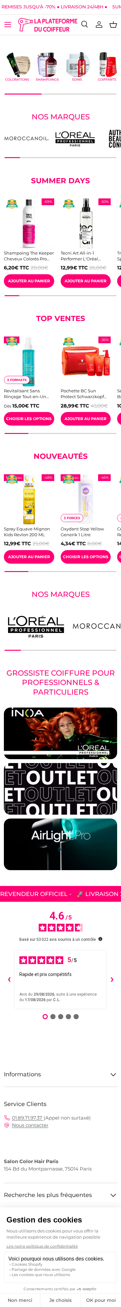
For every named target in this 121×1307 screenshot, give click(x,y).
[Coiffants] (107, 64)
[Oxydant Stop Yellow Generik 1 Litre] (86, 499)
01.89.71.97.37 (28, 1118)
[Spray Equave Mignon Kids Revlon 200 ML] (29, 499)
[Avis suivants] (111, 979)
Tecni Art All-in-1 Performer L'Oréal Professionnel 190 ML (83, 256)
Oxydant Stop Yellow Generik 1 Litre (82, 531)
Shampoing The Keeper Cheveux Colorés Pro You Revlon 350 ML (29, 256)
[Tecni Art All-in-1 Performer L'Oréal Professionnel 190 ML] (86, 223)
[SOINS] (77, 64)
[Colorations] (17, 64)
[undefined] (100, 938)
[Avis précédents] (9, 979)
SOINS (77, 79)
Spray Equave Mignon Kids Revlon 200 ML (27, 531)
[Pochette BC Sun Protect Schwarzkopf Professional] (86, 362)
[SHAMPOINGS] (47, 64)
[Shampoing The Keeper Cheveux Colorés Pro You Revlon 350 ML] (29, 223)
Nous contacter (30, 1125)
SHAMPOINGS (47, 79)
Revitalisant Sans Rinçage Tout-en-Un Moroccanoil (25, 393)
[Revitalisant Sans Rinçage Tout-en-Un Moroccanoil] (29, 362)
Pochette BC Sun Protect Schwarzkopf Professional (82, 393)
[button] (113, 24)
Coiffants (107, 79)
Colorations (17, 79)
